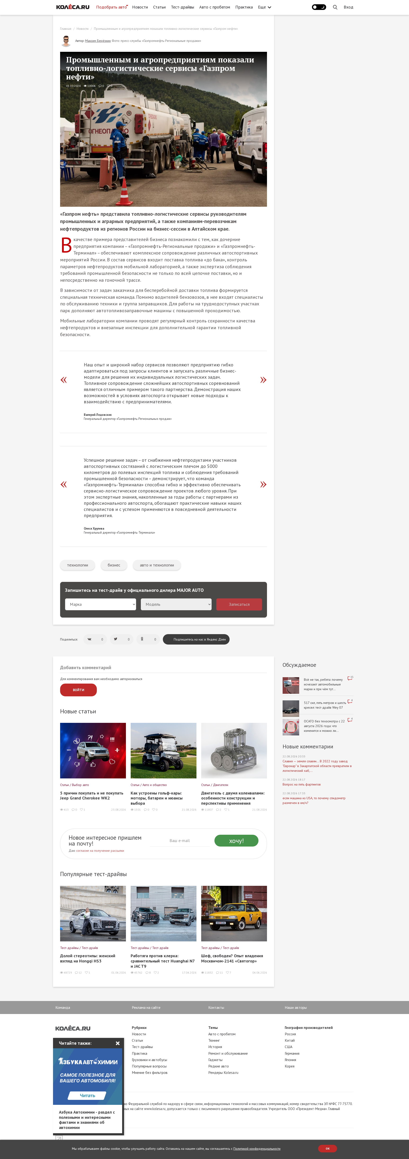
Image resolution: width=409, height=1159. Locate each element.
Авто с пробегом (214, 7)
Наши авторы (296, 1007)
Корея (289, 1066)
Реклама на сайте (146, 1007)
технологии (77, 565)
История (215, 1046)
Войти (78, 690)
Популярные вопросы (149, 1066)
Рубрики (139, 1027)
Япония (290, 1059)
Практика (244, 7)
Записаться (239, 604)
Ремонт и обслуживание (228, 1053)
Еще (262, 7)
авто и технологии (157, 565)
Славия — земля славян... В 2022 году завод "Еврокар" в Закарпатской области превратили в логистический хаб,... (317, 766)
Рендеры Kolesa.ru (223, 1072)
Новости (140, 7)
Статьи (159, 7)
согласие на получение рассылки (100, 850)
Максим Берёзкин (98, 41)
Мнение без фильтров (150, 1072)
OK (328, 1148)
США (288, 1046)
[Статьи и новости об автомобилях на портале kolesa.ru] (72, 7)
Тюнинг (214, 1040)
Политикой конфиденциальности (256, 1148)
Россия (290, 1034)
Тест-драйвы (182, 7)
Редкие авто (218, 1066)
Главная (65, 28)
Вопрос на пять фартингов (302, 784)
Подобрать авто (111, 7)
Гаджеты (215, 1059)
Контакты (216, 1007)
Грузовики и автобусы (149, 1059)
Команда (62, 1007)
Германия (292, 1053)
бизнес (114, 565)
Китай (290, 1040)
